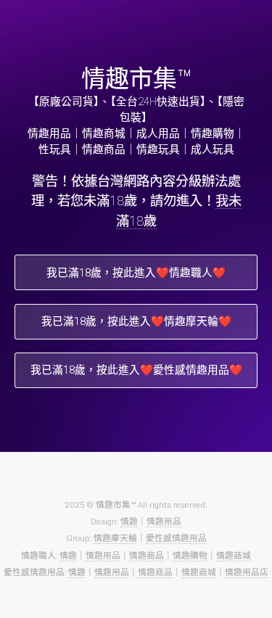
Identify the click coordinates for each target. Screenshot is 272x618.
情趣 (129, 521)
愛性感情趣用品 (176, 538)
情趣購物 (190, 556)
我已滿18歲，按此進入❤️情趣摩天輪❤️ (136, 321)
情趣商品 (146, 556)
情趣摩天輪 (115, 538)
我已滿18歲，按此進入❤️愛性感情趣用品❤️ (136, 369)
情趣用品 (164, 521)
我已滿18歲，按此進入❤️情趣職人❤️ (136, 272)
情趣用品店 (246, 572)
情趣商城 (233, 556)
